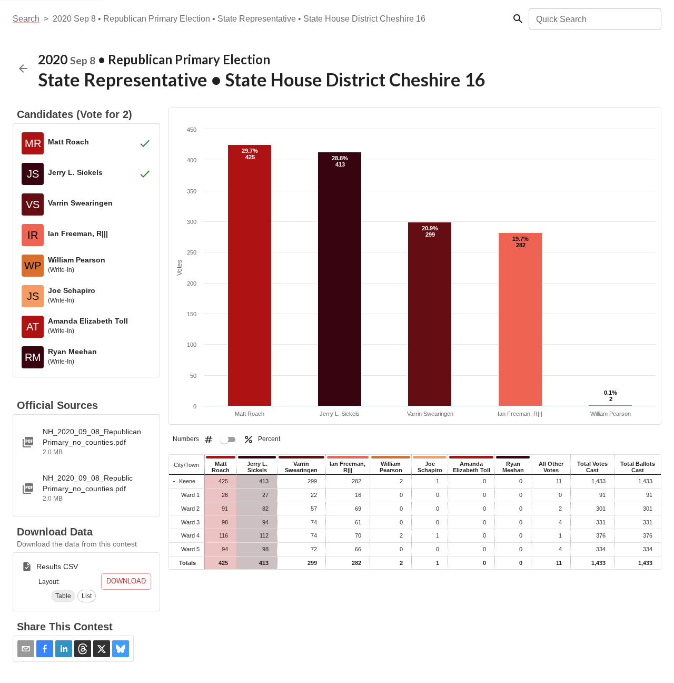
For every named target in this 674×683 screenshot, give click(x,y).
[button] (63, 596)
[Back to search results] (23, 68)
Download (126, 581)
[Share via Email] (25, 648)
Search (26, 18)
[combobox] (594, 19)
